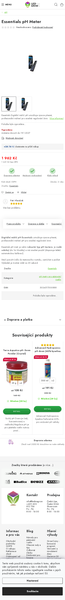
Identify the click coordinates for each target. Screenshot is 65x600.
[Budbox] (21, 482)
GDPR (9, 546)
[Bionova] (43, 473)
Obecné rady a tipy (33, 546)
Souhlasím (32, 591)
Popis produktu (14, 223)
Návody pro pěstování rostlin (32, 540)
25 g (14, 383)
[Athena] (26, 473)
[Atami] (55, 482)
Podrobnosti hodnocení (42, 27)
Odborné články (30, 551)
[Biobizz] (38, 482)
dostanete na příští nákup (27, 146)
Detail (17, 411)
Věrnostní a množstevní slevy (52, 551)
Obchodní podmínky (11, 542)
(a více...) (48, 465)
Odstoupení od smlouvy (13, 557)
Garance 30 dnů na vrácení (54, 557)
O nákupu (10, 548)
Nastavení (32, 580)
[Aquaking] (10, 473)
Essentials (14, 185)
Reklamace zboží (11, 552)
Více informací (56, 118)
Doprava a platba (36, 223)
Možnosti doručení (14, 138)
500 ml (44, 380)
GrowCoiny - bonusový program (53, 543)
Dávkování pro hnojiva (33, 556)
